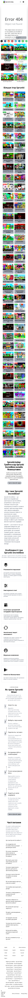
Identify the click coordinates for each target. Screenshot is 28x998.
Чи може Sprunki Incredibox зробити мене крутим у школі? (13, 925)
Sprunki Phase (19, 961)
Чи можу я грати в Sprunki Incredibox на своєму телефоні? (13, 876)
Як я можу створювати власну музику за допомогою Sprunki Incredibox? (12, 854)
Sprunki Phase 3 (10, 969)
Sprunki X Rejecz (18, 982)
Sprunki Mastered (10, 982)
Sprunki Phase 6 (10, 973)
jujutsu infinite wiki (18, 965)
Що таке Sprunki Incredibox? (13, 840)
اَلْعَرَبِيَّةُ (22, 955)
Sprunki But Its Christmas (14, 988)
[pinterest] (12, 41)
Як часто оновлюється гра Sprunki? (13, 938)
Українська (22, 950)
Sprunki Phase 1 (10, 967)
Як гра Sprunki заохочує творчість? (12, 907)
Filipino (5, 958)
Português (6, 950)
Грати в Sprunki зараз (14, 483)
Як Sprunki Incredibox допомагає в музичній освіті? (12, 932)
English (5, 947)
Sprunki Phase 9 (9, 976)
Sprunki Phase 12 (18, 978)
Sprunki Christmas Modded (17, 986)
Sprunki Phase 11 (10, 978)
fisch (10, 980)
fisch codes (7, 986)
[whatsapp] (26, 41)
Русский (22, 952)
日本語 (6, 952)
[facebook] (5, 41)
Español (14, 950)
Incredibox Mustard (17, 984)
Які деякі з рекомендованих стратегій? (13, 913)
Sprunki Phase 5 (17, 971)
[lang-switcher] (23, 2)
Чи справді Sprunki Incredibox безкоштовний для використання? (13, 845)
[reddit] (9, 41)
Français (5, 955)
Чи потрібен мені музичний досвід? (13, 887)
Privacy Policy (24, 993)
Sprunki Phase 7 (18, 973)
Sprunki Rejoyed (18, 963)
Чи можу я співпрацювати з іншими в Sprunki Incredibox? (13, 894)
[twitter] (2, 41)
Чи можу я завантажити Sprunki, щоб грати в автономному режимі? (12, 868)
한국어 (14, 952)
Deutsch (14, 955)
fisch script (18, 975)
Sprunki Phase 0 (9, 965)
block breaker (10, 971)
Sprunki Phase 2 (18, 967)
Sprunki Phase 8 (11, 975)
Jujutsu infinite (9, 984)
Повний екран (22, 37)
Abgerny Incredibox (10, 961)
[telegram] (16, 41)
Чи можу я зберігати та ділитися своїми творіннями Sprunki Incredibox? (13, 901)
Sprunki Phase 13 (15, 980)
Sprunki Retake (9, 963)
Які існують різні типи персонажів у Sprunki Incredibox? (11, 861)
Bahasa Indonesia (22, 947)
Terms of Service (15, 993)
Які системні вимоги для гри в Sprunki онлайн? (13, 882)
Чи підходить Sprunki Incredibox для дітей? (11, 918)
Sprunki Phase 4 (18, 969)
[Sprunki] (4, 2)
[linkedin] (19, 41)
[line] (23, 41)
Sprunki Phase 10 (18, 976)
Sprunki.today (9, 2)
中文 (14, 947)
